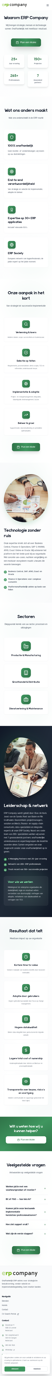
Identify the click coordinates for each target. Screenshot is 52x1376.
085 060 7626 (10, 1345)
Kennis (4, 1305)
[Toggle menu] (47, 5)
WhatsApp (8, 1350)
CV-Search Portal (9, 1314)
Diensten (5, 1301)
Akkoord (14, 1369)
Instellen (37, 1369)
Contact (5, 1310)
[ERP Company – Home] (14, 5)
